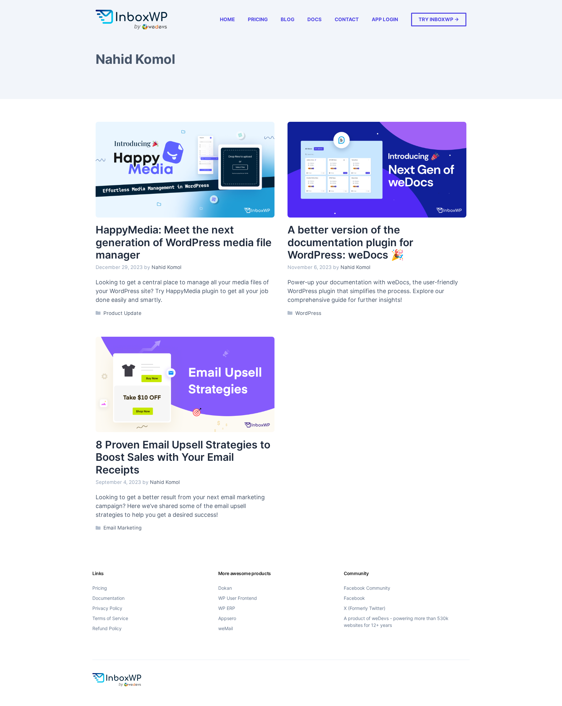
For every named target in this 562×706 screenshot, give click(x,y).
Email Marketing (122, 528)
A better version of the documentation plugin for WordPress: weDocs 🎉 (350, 242)
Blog (287, 19)
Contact (347, 19)
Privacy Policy (107, 608)
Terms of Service (110, 618)
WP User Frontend (237, 598)
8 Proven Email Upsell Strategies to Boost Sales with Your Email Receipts (183, 457)
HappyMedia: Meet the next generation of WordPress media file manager (184, 242)
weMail (225, 628)
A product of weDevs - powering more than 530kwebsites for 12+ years (396, 621)
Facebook (354, 598)
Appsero (227, 618)
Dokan (225, 588)
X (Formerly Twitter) (364, 608)
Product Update (122, 313)
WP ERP (226, 608)
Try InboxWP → (439, 19)
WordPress (308, 313)
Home (227, 19)
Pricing (258, 19)
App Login (385, 19)
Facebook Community (367, 588)
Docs (314, 19)
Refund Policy (107, 628)
